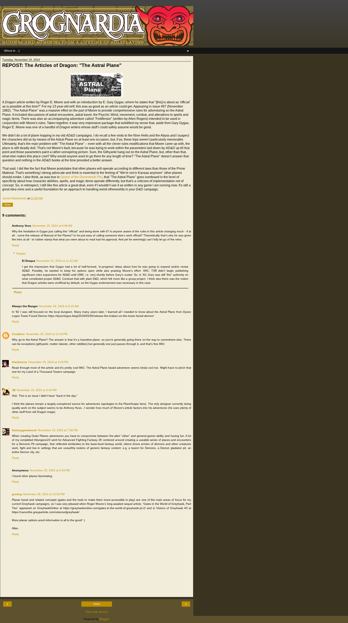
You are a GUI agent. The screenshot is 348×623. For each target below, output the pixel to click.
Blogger (104, 619)
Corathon (18, 334)
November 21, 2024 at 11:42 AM (57, 260)
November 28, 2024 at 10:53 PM (44, 494)
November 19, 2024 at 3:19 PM (48, 362)
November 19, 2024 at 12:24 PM (46, 334)
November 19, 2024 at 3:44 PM (37, 390)
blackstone (19, 362)
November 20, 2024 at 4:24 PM (50, 470)
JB (14, 390)
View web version (97, 611)
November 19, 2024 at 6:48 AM (52, 225)
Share (7, 204)
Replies (21, 253)
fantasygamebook (24, 430)
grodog (17, 494)
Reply (15, 245)
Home (96, 604)
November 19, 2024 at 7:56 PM (58, 430)
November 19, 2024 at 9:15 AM (59, 306)
